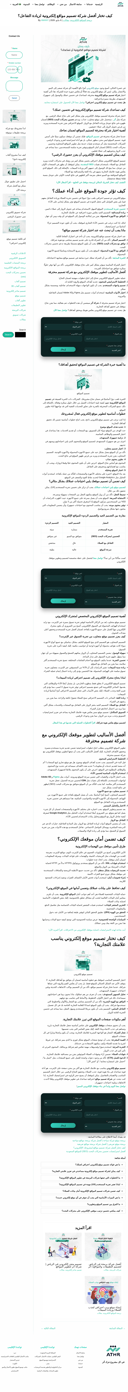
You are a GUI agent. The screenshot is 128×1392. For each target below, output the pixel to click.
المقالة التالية (48, 1328)
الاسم (120, 322)
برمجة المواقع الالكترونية (81, 20)
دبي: (14, 1353)
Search (22, 330)
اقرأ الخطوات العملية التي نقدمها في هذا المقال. (73, 723)
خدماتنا (90, 4)
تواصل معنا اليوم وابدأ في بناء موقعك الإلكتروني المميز (101, 1086)
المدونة (26, 4)
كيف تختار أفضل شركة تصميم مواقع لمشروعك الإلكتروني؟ (99, 1148)
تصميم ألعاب (20, 281)
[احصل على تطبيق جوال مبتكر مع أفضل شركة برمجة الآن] (14, 169)
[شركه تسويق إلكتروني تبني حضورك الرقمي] (14, 200)
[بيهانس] (110, 1369)
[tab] (83, 1164)
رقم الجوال (118, 334)
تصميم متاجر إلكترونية (74, 1270)
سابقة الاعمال (75, 4)
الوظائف (51, 4)
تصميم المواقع (92, 136)
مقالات (66, 20)
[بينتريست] (104, 1369)
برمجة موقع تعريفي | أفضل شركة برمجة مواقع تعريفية (101, 1144)
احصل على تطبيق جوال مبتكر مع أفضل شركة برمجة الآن (15, 185)
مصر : (47, 1363)
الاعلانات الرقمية (18, 253)
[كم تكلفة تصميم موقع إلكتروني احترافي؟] (14, 226)
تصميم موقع (20, 296)
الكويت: (14, 1363)
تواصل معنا (39, 4)
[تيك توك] (122, 1369)
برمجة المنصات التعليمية (15, 263)
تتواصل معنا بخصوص (115, 346)
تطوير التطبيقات (18, 305)
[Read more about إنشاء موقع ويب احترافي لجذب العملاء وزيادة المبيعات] (103, 1290)
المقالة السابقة (117, 1328)
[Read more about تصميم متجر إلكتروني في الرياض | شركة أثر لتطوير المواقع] (63, 1247)
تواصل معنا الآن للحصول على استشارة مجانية (64, 102)
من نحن (63, 4)
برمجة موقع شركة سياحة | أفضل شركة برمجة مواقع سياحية (99, 1140)
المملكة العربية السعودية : (48, 1353)
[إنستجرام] (116, 1369)
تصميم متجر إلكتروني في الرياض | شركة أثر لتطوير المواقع (64, 1265)
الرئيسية (98, 4)
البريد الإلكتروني (76, 334)
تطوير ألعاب (20, 300)
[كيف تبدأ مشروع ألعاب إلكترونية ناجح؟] (14, 142)
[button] (85, 4)
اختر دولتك (78, 322)
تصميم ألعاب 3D (18, 286)
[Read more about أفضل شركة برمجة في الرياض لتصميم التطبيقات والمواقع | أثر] (103, 1247)
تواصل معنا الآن (60, 310)
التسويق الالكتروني (17, 258)
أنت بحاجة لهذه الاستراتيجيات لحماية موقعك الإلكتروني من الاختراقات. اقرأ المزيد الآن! (87, 930)
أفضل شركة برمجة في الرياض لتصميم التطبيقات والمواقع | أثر (104, 1265)
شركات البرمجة (115, 1270)
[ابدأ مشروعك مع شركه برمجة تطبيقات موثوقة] (14, 116)
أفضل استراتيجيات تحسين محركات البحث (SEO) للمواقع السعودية (96, 1151)
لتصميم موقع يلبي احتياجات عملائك (110, 487)
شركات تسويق (19, 315)
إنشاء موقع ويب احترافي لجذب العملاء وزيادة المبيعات (104, 1308)
